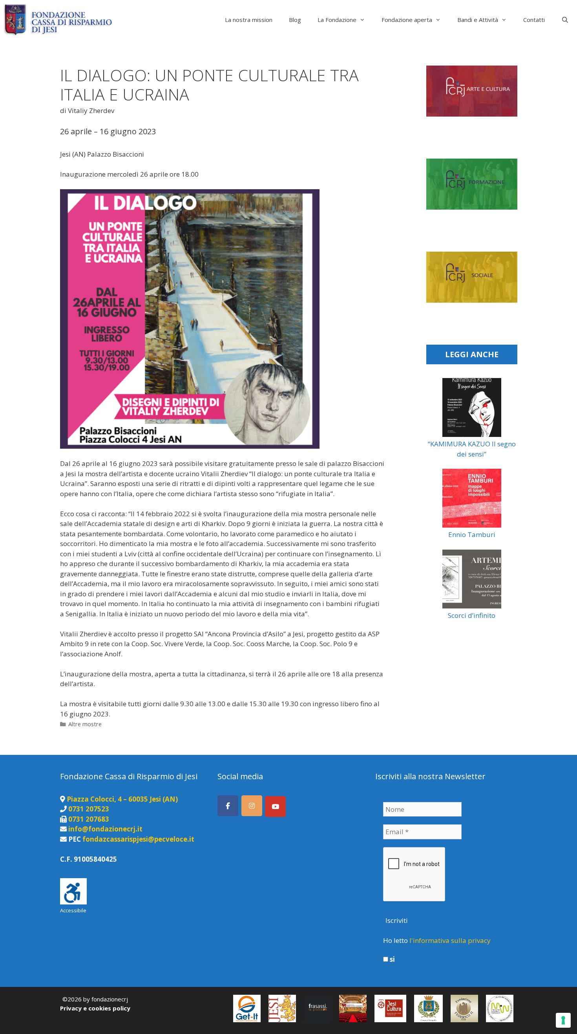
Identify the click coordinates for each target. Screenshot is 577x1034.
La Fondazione (337, 20)
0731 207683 (88, 819)
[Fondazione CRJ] (60, 19)
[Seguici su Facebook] (227, 805)
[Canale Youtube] (275, 806)
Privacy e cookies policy (95, 1008)
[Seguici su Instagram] (251, 805)
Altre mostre (85, 724)
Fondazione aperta (407, 20)
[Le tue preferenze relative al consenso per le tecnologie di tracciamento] (563, 1020)
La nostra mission (248, 20)
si (391, 959)
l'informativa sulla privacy (450, 940)
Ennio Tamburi (471, 534)
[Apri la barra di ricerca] (565, 19)
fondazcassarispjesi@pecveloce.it (138, 839)
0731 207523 (88, 808)
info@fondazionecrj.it (105, 828)
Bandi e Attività (477, 20)
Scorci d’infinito (471, 615)
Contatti (534, 20)
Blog (295, 20)
